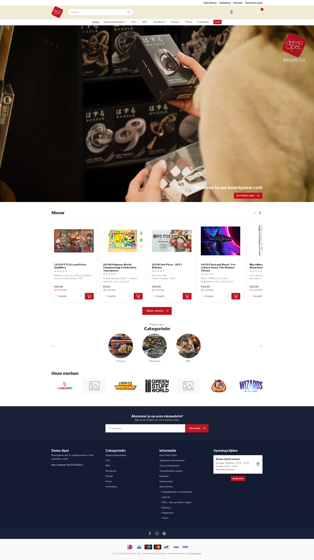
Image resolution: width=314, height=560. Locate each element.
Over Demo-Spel (253, 2)
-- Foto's (163, 518)
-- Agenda (164, 497)
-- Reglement (166, 512)
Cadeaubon (225, 2)
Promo (189, 22)
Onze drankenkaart (169, 465)
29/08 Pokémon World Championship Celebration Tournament (119, 267)
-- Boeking (164, 507)
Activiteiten (203, 22)
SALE (217, 22)
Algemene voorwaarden (172, 460)
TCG (133, 22)
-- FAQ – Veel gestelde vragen (175, 502)
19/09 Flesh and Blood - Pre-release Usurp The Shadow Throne (218, 267)
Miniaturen (159, 22)
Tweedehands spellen (171, 470)
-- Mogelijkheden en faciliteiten (175, 491)
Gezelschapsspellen (114, 22)
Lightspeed (160, 553)
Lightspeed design (176, 553)
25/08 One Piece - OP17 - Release (167, 266)
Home (95, 22)
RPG (144, 22)
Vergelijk (62, 296)
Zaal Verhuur (210, 2)
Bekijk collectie (155, 310)
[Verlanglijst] (247, 12)
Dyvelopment (195, 553)
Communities (166, 481)
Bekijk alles (238, 478)
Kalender (238, 2)
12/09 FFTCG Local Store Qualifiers (70, 266)
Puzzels (175, 22)
